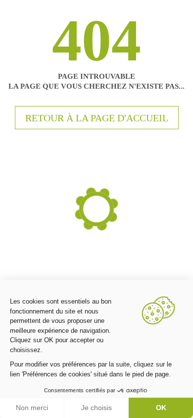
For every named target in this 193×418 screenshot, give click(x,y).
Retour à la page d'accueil (96, 117)
